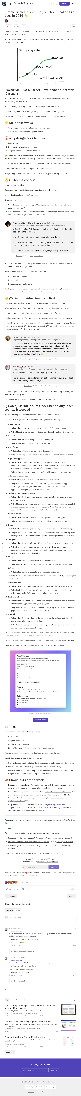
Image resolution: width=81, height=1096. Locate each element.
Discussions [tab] (19, 1000)
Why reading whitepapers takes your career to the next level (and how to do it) (31, 1006)
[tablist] (13, 910)
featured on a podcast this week (58, 791)
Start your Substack (35, 1087)
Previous (12, 896)
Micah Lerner (32, 1013)
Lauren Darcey (24, 359)
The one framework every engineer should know (28, 1021)
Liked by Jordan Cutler (17, 931)
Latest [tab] (12, 1000)
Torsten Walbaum (34, 1028)
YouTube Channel (57, 116)
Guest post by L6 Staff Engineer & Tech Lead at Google (23, 1011)
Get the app (50, 1087)
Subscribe (64, 4)
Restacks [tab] (17, 910)
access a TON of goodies (47, 861)
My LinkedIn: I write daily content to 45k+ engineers (28, 841)
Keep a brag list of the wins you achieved (25, 804)
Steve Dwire (28, 386)
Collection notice (53, 1082)
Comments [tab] (9, 910)
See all (8, 1052)
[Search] (52, 4)
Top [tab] (7, 1000)
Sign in (74, 4)
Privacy (39, 1082)
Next (70, 896)
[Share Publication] (57, 4)
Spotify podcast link (16, 800)
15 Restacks (28, 882)
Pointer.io (35, 785)
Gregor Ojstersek (15, 807)
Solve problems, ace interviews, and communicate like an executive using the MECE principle (31, 1025)
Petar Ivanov (13, 929)
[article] (40, 1010)
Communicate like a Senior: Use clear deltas (25, 1037)
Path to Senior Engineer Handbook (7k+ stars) (26, 838)
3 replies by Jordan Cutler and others (22, 951)
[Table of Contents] (2, 548)
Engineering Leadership (55, 804)
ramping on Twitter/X (65, 841)
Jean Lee (8, 98)
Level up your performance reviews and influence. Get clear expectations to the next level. (30, 1041)
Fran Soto (19, 256)
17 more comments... (11, 990)
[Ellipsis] (75, 928)
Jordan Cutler (14, 20)
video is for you (57, 797)
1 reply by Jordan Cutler (18, 981)
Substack (31, 1092)
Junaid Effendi (13, 958)
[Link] (1, 91)
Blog (29, 116)
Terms (45, 1082)
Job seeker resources (40, 116)
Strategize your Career (36, 256)
